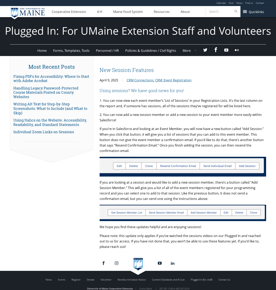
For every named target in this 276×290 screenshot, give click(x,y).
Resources (162, 11)
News (239, 3)
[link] (51, 78)
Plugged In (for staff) (201, 279)
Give (231, 3)
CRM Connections (140, 80)
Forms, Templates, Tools (71, 50)
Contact (260, 3)
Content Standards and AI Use (168, 279)
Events (61, 279)
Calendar (221, 3)
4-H (99, 11)
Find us (249, 3)
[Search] (236, 11)
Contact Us (224, 279)
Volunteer (106, 279)
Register (76, 279)
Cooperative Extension (69, 11)
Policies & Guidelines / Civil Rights (150, 50)
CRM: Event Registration (173, 80)
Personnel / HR (107, 50)
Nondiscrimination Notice (132, 279)
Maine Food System (128, 11)
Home (42, 50)
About (185, 11)
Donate (91, 279)
